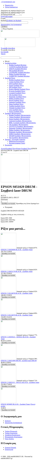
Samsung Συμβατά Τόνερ (17, 102)
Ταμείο (3, 54)
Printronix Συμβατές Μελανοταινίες (20, 132)
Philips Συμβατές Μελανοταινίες (19, 130)
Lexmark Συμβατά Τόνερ (17, 93)
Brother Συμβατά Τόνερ (17, 80)
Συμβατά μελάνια (10, 63)
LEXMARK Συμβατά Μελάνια (19, 72)
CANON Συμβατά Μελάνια (18, 67)
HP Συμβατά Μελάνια (16, 70)
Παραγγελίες (9, 5)
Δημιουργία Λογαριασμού (13, 423)
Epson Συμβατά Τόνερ (16, 85)
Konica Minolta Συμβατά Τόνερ (19, 89)
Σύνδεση (4, 16)
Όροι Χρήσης (9, 439)
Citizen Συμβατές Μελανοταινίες (19, 117)
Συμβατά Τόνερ (10, 78)
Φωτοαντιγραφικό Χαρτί (17, 143)
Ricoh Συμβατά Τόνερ (16, 100)
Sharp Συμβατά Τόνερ (16, 104)
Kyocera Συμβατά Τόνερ (17, 91)
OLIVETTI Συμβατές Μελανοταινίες (21, 126)
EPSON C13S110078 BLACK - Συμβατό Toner (17, 293)
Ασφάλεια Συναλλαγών (12, 435)
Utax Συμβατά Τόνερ (16, 110)
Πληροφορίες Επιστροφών (13, 437)
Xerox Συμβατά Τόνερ (16, 111)
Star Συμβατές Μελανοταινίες (18, 137)
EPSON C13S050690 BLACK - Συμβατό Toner (17, 250)
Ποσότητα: (4, 199)
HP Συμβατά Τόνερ (15, 87)
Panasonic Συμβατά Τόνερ (17, 97)
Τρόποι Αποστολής (11, 433)
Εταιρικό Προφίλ (10, 447)
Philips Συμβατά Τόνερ (16, 98)
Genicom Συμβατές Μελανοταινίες (20, 121)
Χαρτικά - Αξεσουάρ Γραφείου (15, 139)
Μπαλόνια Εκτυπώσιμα (16, 141)
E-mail (3, 18)
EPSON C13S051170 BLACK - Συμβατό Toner (17, 271)
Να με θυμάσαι (8, 29)
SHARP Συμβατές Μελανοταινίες (20, 136)
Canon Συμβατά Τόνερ (16, 82)
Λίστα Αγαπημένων (11, 7)
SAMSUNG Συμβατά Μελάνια (19, 76)
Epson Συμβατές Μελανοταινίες (19, 119)
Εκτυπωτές (8, 145)
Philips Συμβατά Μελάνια (17, 74)
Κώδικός (4, 20)
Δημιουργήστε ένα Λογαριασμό (11, 24)
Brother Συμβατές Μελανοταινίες (20, 115)
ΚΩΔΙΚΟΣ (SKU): (7, 197)
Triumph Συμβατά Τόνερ (17, 108)
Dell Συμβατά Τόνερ (15, 84)
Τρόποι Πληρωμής (11, 431)
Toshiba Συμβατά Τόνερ (17, 106)
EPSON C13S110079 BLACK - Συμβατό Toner (17, 315)
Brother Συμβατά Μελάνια (17, 65)
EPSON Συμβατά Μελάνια (18, 69)
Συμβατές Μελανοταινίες (13, 113)
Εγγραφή (9, 16)
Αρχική (3, 148)
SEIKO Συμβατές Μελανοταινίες (20, 134)
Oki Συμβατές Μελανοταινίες (18, 124)
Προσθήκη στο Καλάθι (8, 203)
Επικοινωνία (9, 449)
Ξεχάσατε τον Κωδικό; (14, 20)
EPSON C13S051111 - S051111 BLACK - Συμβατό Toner (20, 382)
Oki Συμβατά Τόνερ (15, 95)
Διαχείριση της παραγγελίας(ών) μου (13, 12)
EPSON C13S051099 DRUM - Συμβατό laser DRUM (19, 360)
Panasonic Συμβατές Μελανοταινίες (20, 128)
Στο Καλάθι (4, 52)
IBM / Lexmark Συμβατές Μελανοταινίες (22, 123)
